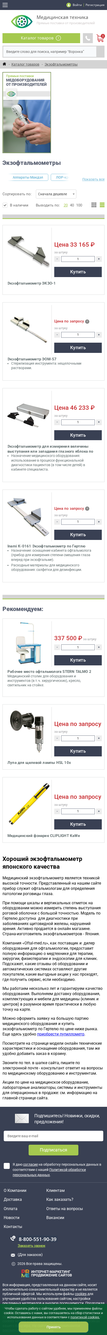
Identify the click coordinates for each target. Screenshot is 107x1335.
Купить (78, 271)
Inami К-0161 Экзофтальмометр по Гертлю (46, 546)
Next (71, 177)
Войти (77, 4)
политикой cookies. (85, 1317)
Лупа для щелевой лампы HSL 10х (39, 762)
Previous (5, 177)
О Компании (15, 1190)
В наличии (19, 205)
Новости (11, 1218)
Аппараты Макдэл (28, 177)
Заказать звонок (31, 1245)
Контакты (13, 1227)
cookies (81, 1294)
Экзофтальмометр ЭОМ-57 (31, 359)
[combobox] (56, 194)
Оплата (10, 1209)
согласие (30, 1164)
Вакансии (55, 1218)
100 (79, 205)
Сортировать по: (34, 194)
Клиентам (55, 1190)
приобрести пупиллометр (60, 1034)
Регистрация (95, 4)
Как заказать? (59, 1199)
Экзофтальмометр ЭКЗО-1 (31, 283)
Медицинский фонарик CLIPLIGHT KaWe (43, 835)
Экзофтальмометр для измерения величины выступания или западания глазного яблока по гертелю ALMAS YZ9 (50, 449)
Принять (54, 1327)
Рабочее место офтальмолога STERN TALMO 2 (49, 671)
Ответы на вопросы (64, 1209)
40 (72, 205)
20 (66, 205)
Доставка (13, 1199)
